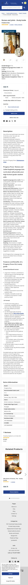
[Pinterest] (15, 121)
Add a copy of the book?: (9, 95)
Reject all (10, 577)
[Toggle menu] (2, 3)
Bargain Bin (14, 535)
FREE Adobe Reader (18, 313)
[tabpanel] (14, 474)
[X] (12, 121)
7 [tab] (17, 498)
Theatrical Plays (14, 538)
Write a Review (18, 24)
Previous (2, 474)
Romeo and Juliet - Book (18, 97)
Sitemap (14, 516)
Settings (10, 573)
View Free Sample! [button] (9, 31)
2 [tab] (10, 498)
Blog (14, 511)
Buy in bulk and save (13, 107)
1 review (11, 24)
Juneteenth (14, 540)
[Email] (7, 121)
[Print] (9, 121)
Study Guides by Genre (14, 531)
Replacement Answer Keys (14, 528)
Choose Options (14, 492)
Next (25, 474)
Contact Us (14, 513)
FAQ (14, 509)
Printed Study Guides (14, 526)
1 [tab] (9, 498)
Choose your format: (11, 90)
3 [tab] (12, 498)
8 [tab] (18, 498)
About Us (14, 506)
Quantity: (5, 104)
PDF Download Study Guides (14, 524)
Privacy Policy (5, 570)
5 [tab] (14, 498)
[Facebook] (4, 121)
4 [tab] (13, 498)
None (6, 97)
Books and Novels (14, 533)
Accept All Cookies (10, 581)
